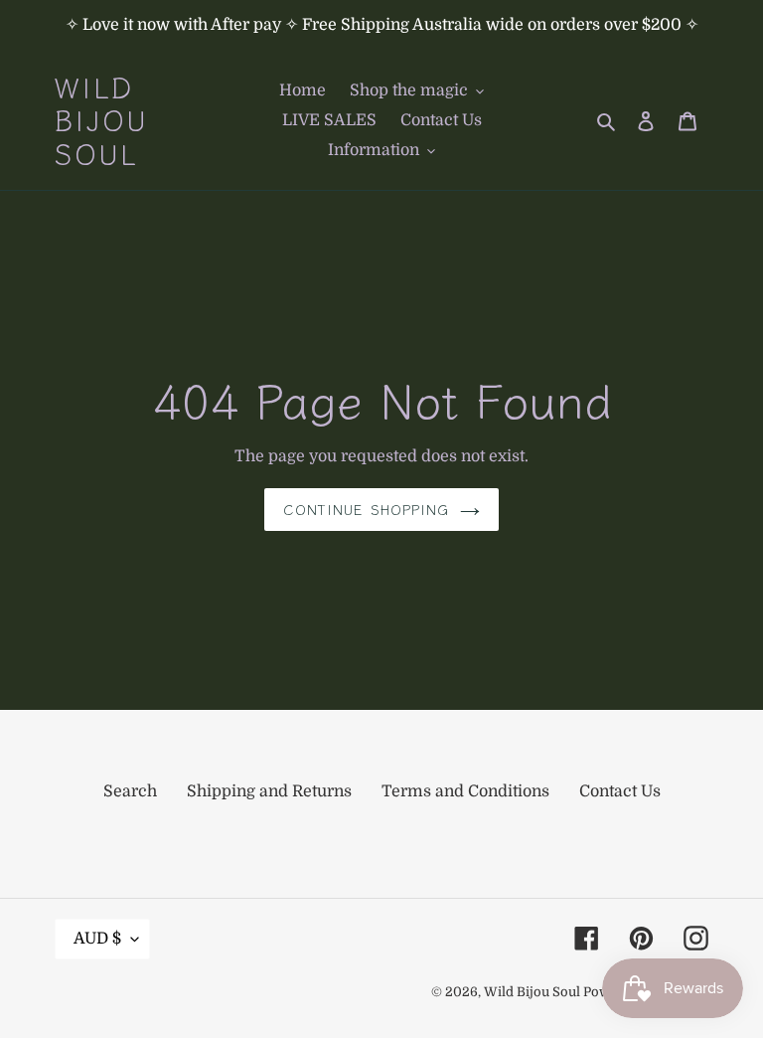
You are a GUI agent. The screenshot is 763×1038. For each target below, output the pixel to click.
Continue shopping (366, 509)
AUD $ (97, 939)
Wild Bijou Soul (102, 121)
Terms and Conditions (465, 791)
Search (130, 791)
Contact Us (620, 791)
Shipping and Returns (269, 791)
